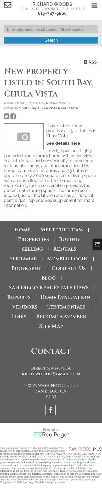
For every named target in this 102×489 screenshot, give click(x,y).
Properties (33, 239)
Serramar (23, 258)
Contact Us (69, 268)
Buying (69, 239)
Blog (49, 277)
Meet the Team (62, 229)
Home (23, 229)
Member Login (67, 258)
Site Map (51, 326)
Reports (19, 297)
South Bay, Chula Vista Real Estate (48, 108)
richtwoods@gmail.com (51, 374)
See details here (63, 143)
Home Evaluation (65, 297)
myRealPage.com (51, 435)
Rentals (64, 248)
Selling (32, 248)
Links (18, 316)
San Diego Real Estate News (49, 287)
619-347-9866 (52, 13)
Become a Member (61, 316)
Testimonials (66, 306)
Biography (27, 268)
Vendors (24, 306)
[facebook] (51, 410)
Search (51, 40)
